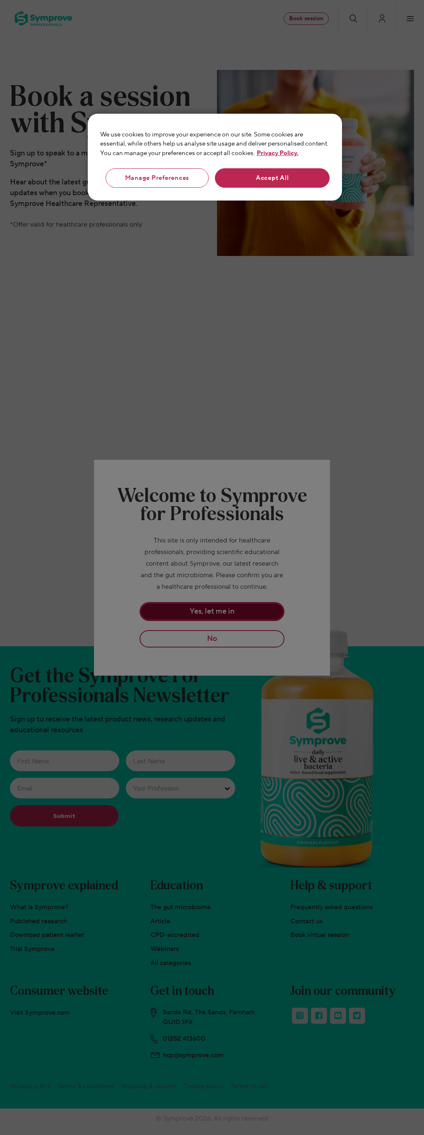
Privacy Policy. (278, 153)
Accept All (272, 178)
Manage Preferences (157, 178)
